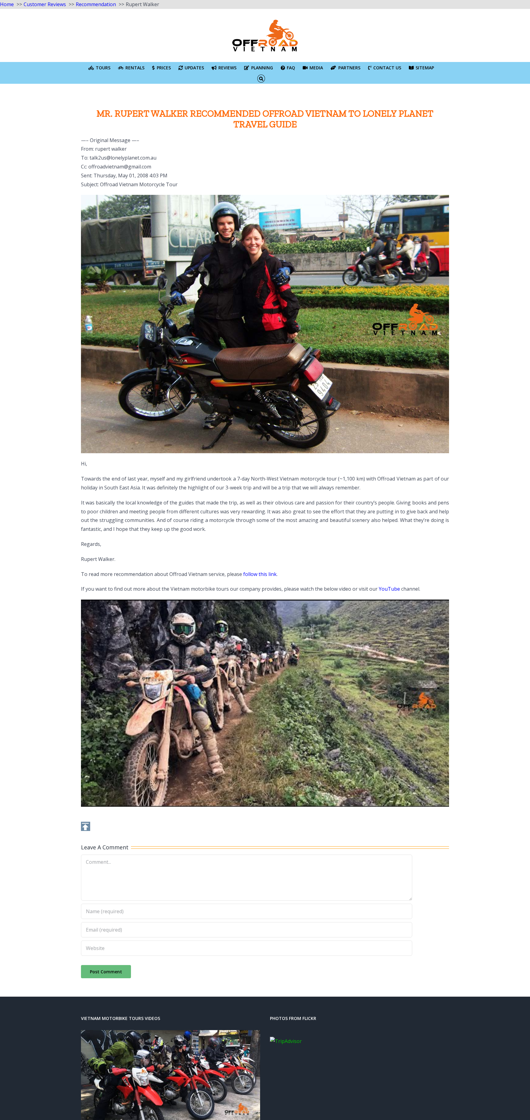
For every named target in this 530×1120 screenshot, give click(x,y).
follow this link (260, 574)
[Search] (261, 78)
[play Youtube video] (265, 703)
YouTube (389, 588)
